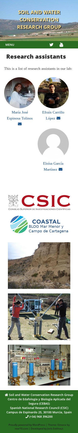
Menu (9, 45)
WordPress (38, 425)
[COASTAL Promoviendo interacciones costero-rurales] (39, 235)
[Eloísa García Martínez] (53, 143)
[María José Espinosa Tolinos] (19, 92)
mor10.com (21, 428)
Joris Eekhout (55, 428)
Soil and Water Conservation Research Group (39, 19)
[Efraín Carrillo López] (53, 92)
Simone (61, 425)
